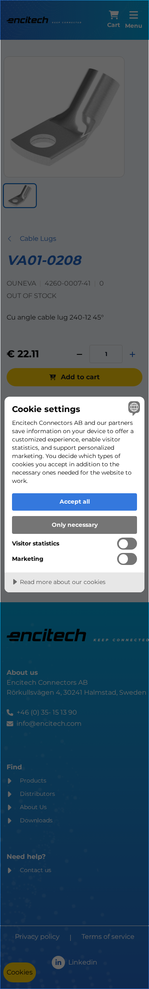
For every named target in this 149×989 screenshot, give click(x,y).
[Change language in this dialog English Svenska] (132, 408)
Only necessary (75, 524)
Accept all (75, 501)
